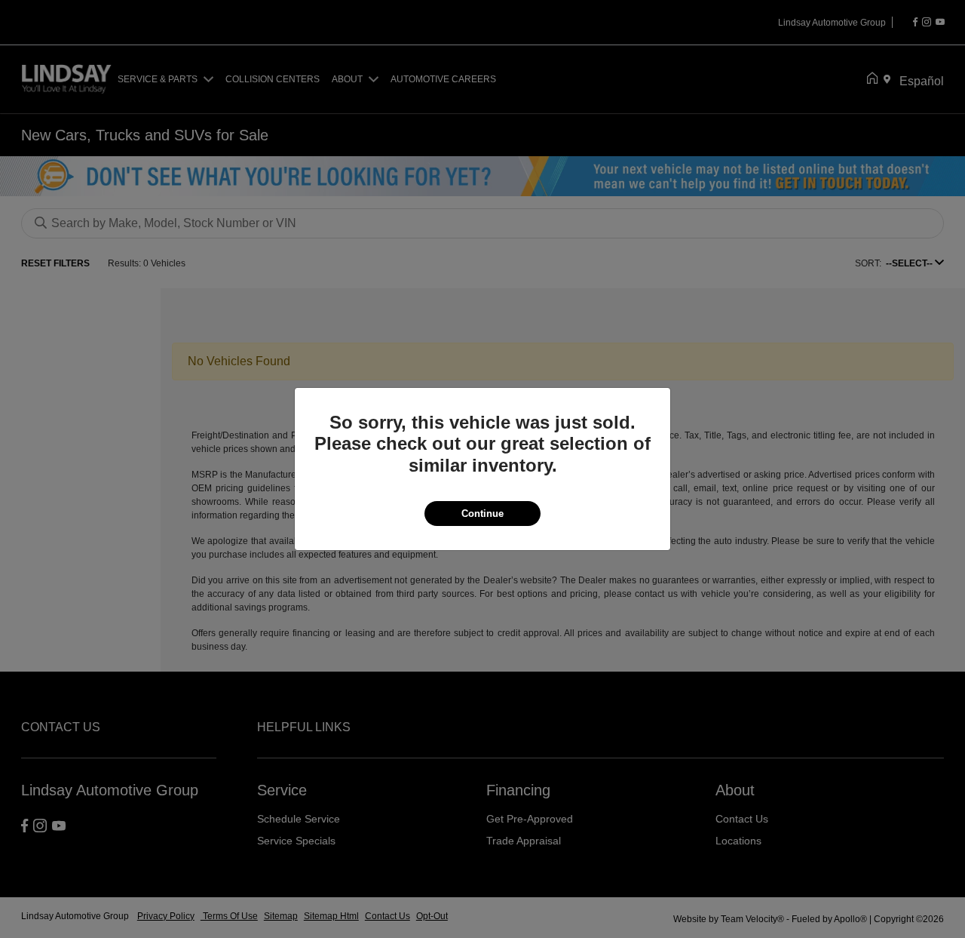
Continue (482, 513)
